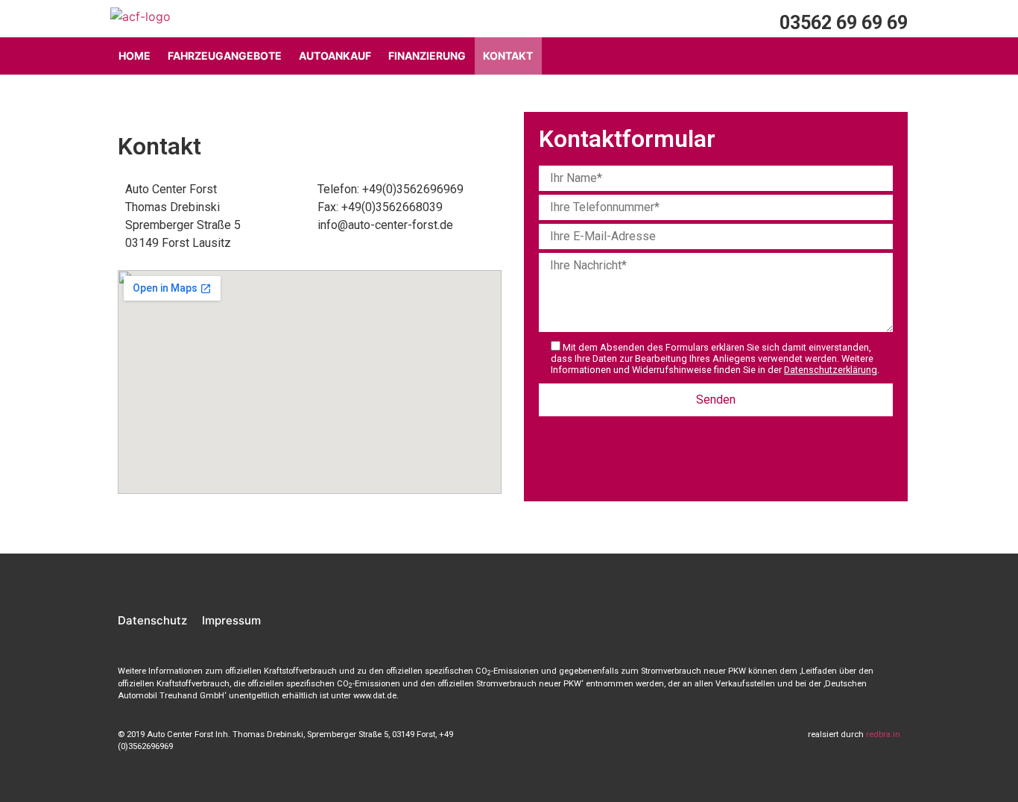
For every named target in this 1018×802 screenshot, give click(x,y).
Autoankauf (335, 55)
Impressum (231, 620)
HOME (134, 55)
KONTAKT (508, 55)
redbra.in (883, 734)
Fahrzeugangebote (225, 55)
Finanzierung (427, 55)
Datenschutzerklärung (830, 369)
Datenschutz (152, 620)
